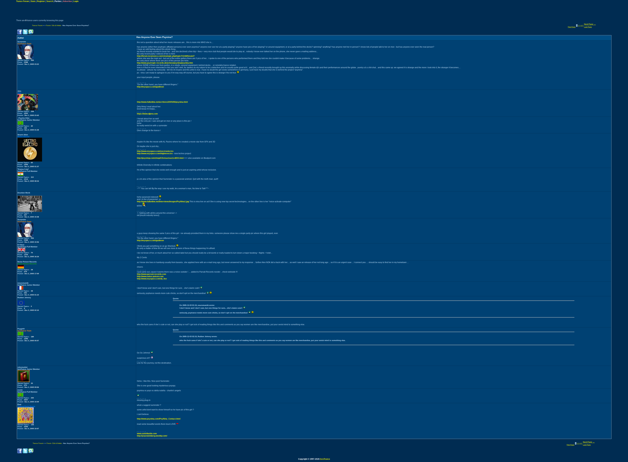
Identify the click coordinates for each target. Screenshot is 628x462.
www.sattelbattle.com (147, 433)
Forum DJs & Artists (53, 25)
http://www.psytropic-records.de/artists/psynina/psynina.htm (165, 63)
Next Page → (590, 24)
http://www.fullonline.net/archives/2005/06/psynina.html (162, 102)
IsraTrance (325, 459)
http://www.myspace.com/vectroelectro (155, 151)
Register (41, 1)
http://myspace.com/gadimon (150, 87)
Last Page (588, 27)
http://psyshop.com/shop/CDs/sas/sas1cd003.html (160, 158)
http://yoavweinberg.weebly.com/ (152, 436)
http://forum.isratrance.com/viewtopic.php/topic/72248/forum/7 (166, 56)
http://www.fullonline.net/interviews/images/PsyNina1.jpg (163, 201)
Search (49, 1)
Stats (33, 1)
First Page (572, 27)
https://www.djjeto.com (147, 114)
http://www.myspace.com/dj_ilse (152, 279)
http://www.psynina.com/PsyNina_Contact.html (158, 419)
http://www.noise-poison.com (150, 276)
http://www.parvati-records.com (151, 274)
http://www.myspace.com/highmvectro (155, 153)
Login (75, 1)
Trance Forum (22, 1)
